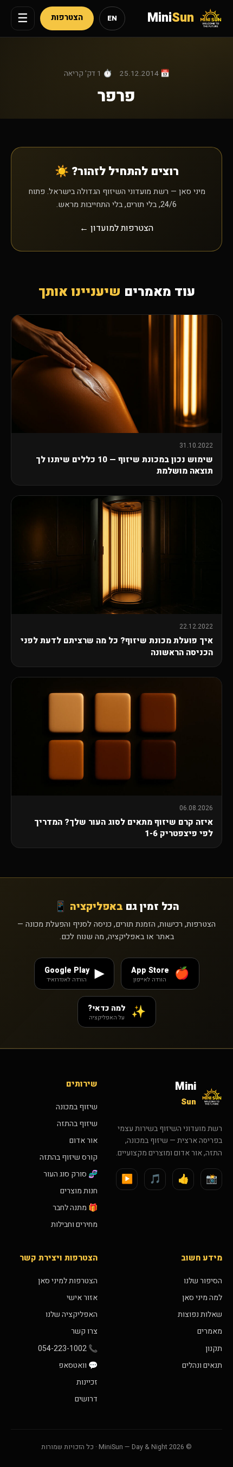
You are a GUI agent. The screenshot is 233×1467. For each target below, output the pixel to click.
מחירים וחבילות (74, 1224)
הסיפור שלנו (203, 1281)
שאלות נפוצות (200, 1314)
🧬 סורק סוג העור (70, 1174)
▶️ (127, 1179)
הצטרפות (67, 17)
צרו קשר (84, 1331)
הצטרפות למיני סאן (68, 1281)
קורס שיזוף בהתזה (69, 1157)
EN (112, 18)
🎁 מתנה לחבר (75, 1207)
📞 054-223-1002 (68, 1348)
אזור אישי (82, 1297)
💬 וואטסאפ (78, 1365)
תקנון (213, 1348)
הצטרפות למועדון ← (116, 228)
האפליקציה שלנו (72, 1314)
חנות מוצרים (79, 1191)
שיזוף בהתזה (77, 1123)
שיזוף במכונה (77, 1107)
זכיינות (87, 1382)
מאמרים (209, 1331)
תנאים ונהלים (202, 1365)
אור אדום (83, 1140)
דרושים (86, 1399)
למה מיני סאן (202, 1297)
